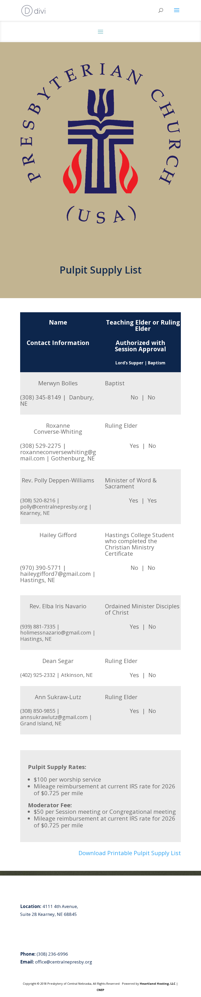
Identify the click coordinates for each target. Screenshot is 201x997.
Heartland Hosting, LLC (157, 983)
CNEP (100, 990)
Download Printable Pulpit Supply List (130, 853)
